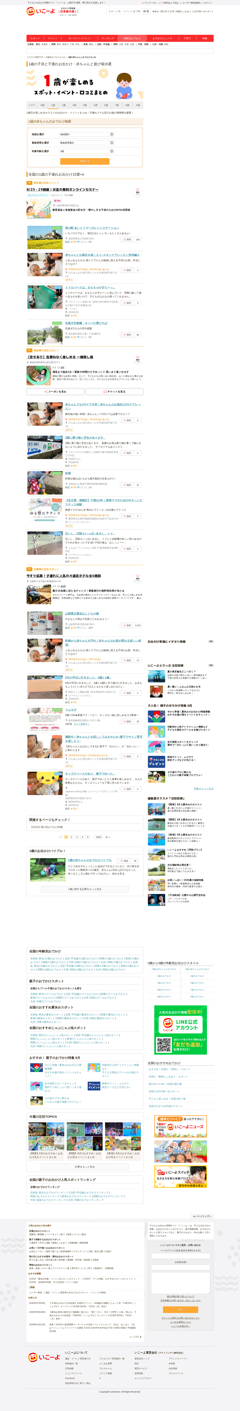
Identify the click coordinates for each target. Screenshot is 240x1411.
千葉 (72, 44)
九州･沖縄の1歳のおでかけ (115, 962)
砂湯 (68, 473)
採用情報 (139, 1373)
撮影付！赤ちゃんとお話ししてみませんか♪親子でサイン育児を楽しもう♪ (103, 738)
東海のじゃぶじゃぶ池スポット (84, 1038)
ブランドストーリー (178, 1358)
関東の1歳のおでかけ (111, 958)
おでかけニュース (162, 38)
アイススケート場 (60, 1268)
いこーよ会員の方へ (180, 1326)
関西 (115, 44)
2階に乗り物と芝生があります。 (85, 437)
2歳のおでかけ (164, 976)
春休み (156, 11)
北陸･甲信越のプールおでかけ (82, 994)
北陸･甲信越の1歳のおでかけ (81, 958)
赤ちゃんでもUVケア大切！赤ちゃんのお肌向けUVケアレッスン (103, 406)
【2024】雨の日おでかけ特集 (46, 827)
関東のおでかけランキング (45, 1196)
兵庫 (132, 44)
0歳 (42, 105)
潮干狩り (75, 1268)
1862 (98, 837)
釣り (63, 1234)
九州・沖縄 (157, 44)
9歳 (138, 105)
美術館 (87, 1260)
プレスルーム (105, 1368)
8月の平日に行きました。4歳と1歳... (88, 677)
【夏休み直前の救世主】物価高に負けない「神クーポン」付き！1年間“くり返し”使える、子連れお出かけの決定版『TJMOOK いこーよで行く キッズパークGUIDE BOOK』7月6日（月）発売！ (92, 1315)
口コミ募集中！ (82, 724)
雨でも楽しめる (36, 1260)
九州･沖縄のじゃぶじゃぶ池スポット (50, 1046)
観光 (84, 1234)
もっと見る (134, 1337)
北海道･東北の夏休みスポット (46, 1014)
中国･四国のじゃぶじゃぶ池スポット (87, 1042)
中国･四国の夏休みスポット (99, 1018)
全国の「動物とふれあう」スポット (168, 1076)
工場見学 (33, 1243)
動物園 (41, 1234)
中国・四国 (143, 44)
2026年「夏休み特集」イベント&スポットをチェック (54, 1279)
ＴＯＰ (31, 105)
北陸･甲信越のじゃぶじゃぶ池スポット (96, 1035)
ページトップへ (203, 1216)
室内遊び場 (51, 1260)
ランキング (108, 38)
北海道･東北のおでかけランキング (49, 1192)
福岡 (166, 44)
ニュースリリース (73, 1373)
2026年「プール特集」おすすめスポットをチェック (108, 1279)
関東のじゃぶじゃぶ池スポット (47, 1038)
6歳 (106, 105)
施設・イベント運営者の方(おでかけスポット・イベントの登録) (76, 1292)
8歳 (127, 105)
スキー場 (46, 1268)
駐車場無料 (66, 1251)
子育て (187, 38)
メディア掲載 (105, 1373)
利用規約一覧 (71, 1363)
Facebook (70, 1378)
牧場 (69, 1234)
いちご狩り (87, 1268)
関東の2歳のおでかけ (106, 965)
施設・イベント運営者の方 (77, 1358)
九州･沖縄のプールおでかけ (45, 1001)
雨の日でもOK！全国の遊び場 (165, 1084)
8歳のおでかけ (164, 996)
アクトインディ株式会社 (170, 1353)
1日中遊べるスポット (203, 11)
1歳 (53, 105)
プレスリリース (176, 1373)
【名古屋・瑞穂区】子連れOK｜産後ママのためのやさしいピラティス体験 (103, 502)
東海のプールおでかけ (42, 997)
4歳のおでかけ (164, 983)
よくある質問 (105, 1363)
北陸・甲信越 (103, 44)
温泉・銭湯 (34, 1268)
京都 (126, 44)
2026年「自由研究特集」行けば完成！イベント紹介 (53, 1282)
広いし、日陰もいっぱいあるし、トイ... (90, 533)
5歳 (96, 105)
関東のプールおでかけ (113, 994)
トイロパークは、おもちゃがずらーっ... (90, 287)
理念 (137, 1363)
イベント (52, 38)
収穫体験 (73, 1243)
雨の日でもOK (167, 11)
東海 (85, 44)
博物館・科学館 (74, 1260)
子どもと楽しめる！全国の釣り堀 (167, 1098)
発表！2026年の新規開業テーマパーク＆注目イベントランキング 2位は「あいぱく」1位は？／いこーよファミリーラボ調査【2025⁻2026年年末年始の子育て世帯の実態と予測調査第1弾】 (92, 1327)
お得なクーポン (36, 1251)
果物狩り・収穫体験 (104, 1268)
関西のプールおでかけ (69, 997)
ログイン (208, 3)
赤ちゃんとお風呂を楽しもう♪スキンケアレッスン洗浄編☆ (102, 254)
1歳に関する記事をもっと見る (85, 889)
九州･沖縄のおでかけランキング (86, 1200)
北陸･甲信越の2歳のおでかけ (76, 965)
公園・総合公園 (95, 1251)
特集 (204, 38)
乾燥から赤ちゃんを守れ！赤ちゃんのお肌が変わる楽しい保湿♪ (103, 642)
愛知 (91, 44)
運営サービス (141, 1368)
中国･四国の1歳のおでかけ (83, 962)
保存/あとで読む (171, 3)
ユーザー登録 (35, 1292)
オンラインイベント (79, 38)
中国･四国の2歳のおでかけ (78, 969)
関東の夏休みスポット (113, 1014)
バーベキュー (52, 1234)
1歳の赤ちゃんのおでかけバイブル (90, 860)
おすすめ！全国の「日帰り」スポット (169, 1069)
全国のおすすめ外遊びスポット (166, 1106)
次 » (107, 837)
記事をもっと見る (85, 1166)
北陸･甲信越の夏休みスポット (82, 1014)
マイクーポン (151, 3)
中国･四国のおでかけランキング (48, 1200)
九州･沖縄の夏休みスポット (45, 1022)
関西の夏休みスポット (69, 1018)
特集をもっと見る (204, 788)
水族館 (95, 1260)
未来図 (172, 1363)
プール (76, 1234)
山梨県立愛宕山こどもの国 (82, 613)
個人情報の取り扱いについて (180, 1296)
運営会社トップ (142, 1358)
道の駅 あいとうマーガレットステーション (92, 227)
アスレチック (79, 1251)
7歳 (117, 105)
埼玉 (77, 44)
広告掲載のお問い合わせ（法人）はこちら (181, 1300)
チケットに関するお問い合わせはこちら (181, 1318)
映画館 (62, 1260)
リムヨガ (70, 709)
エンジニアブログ (143, 1378)
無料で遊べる (52, 1251)
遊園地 (32, 1234)
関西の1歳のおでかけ (54, 962)
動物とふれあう (184, 11)
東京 (59, 44)
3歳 (74, 105)
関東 (53, 44)
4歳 (85, 105)
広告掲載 (69, 1368)
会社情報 (173, 1368)
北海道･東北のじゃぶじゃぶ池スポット (51, 1035)
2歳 (64, 105)
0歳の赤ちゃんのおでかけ (164, 969)
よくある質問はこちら (180, 1322)
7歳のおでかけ (197, 990)
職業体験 (84, 1243)
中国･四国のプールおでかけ (99, 997)
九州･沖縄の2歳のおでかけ (110, 969)
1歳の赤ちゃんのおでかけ (197, 969)
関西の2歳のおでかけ (49, 969)
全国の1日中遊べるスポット (164, 1091)
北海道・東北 (33, 44)
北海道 (44, 44)
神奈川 (65, 44)
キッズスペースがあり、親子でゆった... (90, 773)
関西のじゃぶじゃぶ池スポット (47, 1042)
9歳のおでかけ (197, 996)
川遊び (108, 1251)
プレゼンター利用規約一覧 (112, 1358)
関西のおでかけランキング (108, 1196)
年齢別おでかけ (132, 38)
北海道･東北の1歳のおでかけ (46, 958)
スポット (35, 38)
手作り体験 (45, 1243)
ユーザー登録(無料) (191, 3)
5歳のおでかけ (197, 983)
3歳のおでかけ (197, 976)
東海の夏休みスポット (42, 1018)
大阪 (121, 44)
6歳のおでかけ (164, 990)
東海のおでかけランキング (76, 1196)
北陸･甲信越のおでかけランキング (89, 1192)
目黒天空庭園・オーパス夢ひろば (86, 323)
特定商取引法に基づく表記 (77, 1383)
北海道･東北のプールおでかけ (46, 994)
